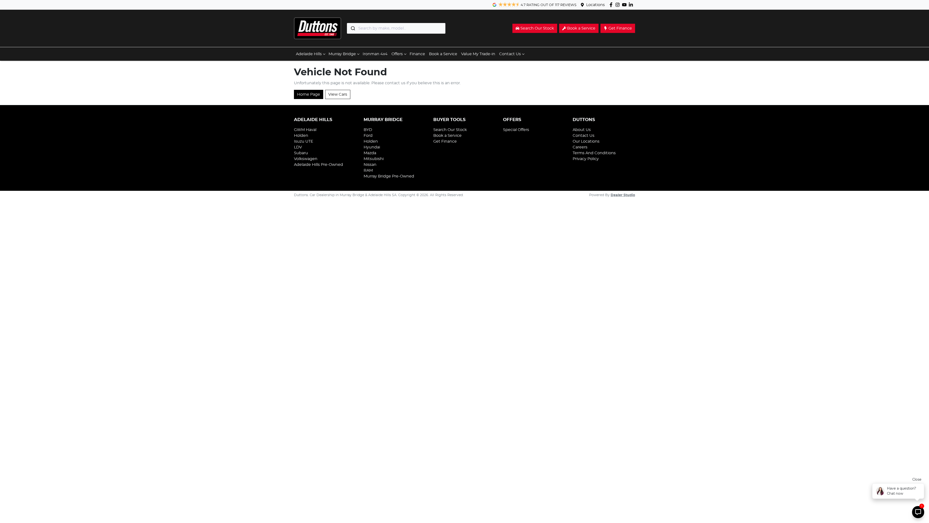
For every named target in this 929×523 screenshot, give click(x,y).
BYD (368, 130)
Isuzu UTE (303, 141)
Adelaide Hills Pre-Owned (318, 165)
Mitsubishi (374, 159)
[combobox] (396, 28)
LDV (298, 147)
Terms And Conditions (594, 153)
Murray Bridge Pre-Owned (389, 176)
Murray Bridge (342, 54)
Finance (417, 54)
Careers (580, 147)
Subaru (301, 153)
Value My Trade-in (478, 54)
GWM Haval (305, 130)
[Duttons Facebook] (612, 4)
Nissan (370, 165)
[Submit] (352, 28)
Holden (301, 136)
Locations (595, 5)
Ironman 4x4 (375, 54)
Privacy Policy (586, 159)
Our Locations (586, 141)
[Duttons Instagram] (618, 4)
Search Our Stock (450, 130)
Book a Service (443, 54)
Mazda (370, 153)
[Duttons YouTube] (625, 4)
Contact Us (510, 54)
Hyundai (372, 147)
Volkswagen (305, 159)
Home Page (308, 94)
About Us (582, 130)
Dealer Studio (623, 195)
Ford (368, 136)
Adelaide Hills (309, 54)
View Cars (337, 94)
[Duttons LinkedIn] (632, 4)
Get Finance (445, 141)
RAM (368, 170)
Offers (397, 54)
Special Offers (516, 130)
